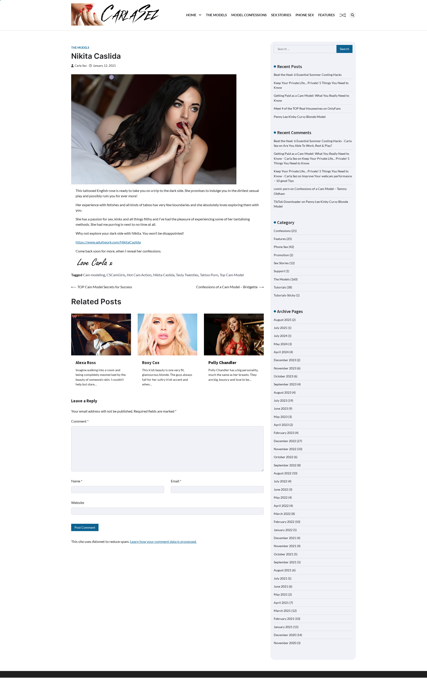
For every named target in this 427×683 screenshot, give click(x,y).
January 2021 (283, 627)
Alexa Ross (86, 362)
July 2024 (280, 336)
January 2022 (283, 530)
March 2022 (282, 514)
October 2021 (283, 554)
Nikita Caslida (163, 275)
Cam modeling (94, 275)
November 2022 (285, 449)
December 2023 (285, 360)
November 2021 (285, 546)
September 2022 (285, 465)
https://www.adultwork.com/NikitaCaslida (108, 242)
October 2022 (283, 457)
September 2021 (285, 562)
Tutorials (280, 287)
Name (76, 481)
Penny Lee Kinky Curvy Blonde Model (300, 117)
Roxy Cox (150, 362)
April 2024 (281, 352)
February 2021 (284, 619)
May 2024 (281, 344)
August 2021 (282, 570)
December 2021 (285, 538)
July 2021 (280, 578)
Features (326, 15)
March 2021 (282, 610)
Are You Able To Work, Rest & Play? (307, 145)
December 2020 (285, 635)
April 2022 (281, 506)
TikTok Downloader (287, 201)
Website (77, 502)
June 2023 (281, 408)
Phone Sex (305, 15)
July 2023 (280, 400)
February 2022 (284, 522)
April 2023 (281, 425)
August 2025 (282, 320)
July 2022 (280, 481)
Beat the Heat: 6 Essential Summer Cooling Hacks (308, 75)
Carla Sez (81, 65)
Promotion (281, 255)
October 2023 (283, 376)
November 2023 (285, 368)
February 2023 (284, 433)
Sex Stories (281, 15)
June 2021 (281, 586)
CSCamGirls (116, 275)
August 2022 (282, 473)
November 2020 (285, 643)
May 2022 (281, 497)
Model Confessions (249, 15)
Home (191, 15)
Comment (80, 421)
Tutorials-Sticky (284, 295)
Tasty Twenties (187, 275)
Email (176, 481)
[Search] (352, 15)
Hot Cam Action (139, 275)
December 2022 (285, 441)
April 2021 (281, 602)
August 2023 (282, 392)
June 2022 (281, 489)
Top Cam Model (232, 275)
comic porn (282, 189)
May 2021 (281, 594)
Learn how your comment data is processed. (163, 541)
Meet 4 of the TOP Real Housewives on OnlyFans (307, 108)
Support (279, 271)
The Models (216, 15)
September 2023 (285, 384)
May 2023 (281, 417)
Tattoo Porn (209, 275)
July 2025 (280, 328)
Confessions (282, 231)
